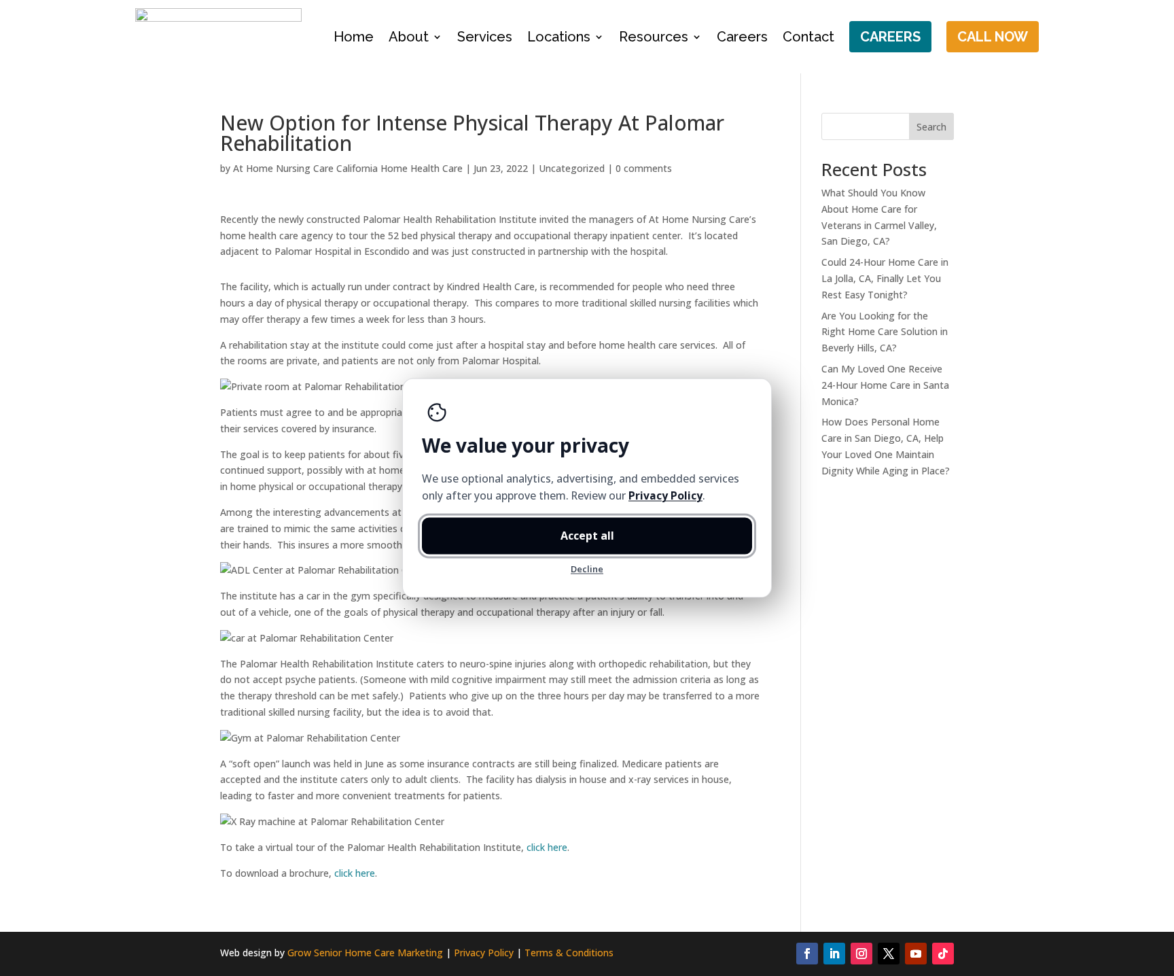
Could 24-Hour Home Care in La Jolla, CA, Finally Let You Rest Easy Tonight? (884, 278)
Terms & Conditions (568, 952)
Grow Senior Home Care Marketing (365, 952)
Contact (808, 37)
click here (547, 847)
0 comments (644, 168)
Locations (558, 37)
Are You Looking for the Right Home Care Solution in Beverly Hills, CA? (884, 332)
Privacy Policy (484, 952)
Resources (653, 37)
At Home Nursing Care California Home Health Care (348, 168)
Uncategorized (572, 168)
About (409, 37)
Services (484, 37)
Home (354, 37)
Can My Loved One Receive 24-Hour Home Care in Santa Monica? (885, 385)
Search (931, 126)
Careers (742, 37)
